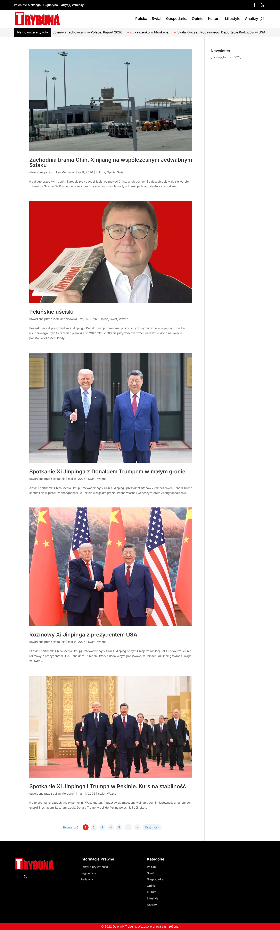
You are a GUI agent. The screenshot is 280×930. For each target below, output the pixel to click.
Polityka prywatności (94, 866)
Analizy (251, 18)
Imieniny (20, 5)
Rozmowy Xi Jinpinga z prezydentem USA (83, 634)
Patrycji (64, 5)
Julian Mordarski (64, 172)
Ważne (123, 319)
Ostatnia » (152, 827)
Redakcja (59, 478)
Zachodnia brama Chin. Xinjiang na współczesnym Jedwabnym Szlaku (110, 162)
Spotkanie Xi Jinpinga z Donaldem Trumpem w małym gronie (107, 471)
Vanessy (78, 5)
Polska (141, 18)
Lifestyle (232, 18)
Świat (157, 18)
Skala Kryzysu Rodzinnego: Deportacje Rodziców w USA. (175, 32)
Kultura (214, 18)
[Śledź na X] (263, 5)
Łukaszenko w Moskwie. (103, 32)
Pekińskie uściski (51, 311)
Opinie (198, 18)
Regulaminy (88, 873)
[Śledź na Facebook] (254, 5)
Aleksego (34, 5)
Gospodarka (176, 18)
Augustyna (50, 5)
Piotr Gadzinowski (65, 319)
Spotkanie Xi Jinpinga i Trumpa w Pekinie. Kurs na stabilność (107, 786)
